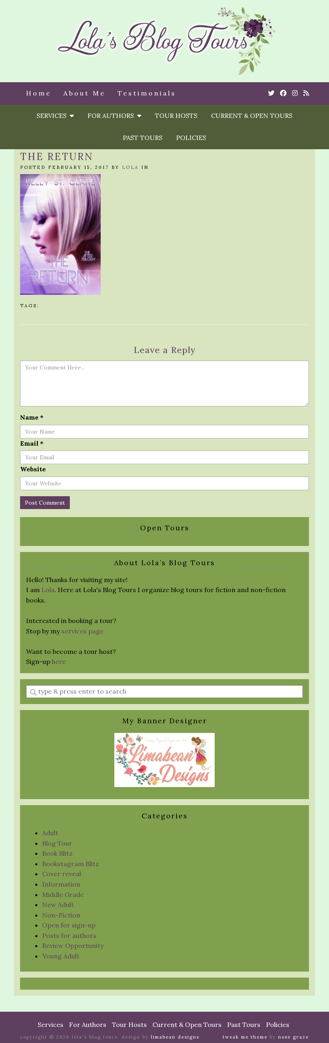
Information (61, 884)
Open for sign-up (68, 925)
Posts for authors (69, 935)
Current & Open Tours (251, 116)
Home (38, 93)
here (59, 661)
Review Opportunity (73, 946)
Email (31, 443)
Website (33, 469)
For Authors (112, 116)
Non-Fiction (61, 915)
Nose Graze (293, 1037)
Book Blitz (57, 853)
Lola (130, 167)
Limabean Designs (175, 1037)
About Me (84, 93)
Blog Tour (57, 843)
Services (53, 116)
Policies (191, 138)
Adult (50, 833)
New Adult (58, 905)
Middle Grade (63, 895)
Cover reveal (61, 874)
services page (82, 631)
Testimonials (147, 93)
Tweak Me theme (245, 1037)
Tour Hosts (176, 116)
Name (31, 417)
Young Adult (60, 956)
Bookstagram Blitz (70, 864)
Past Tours (142, 138)
